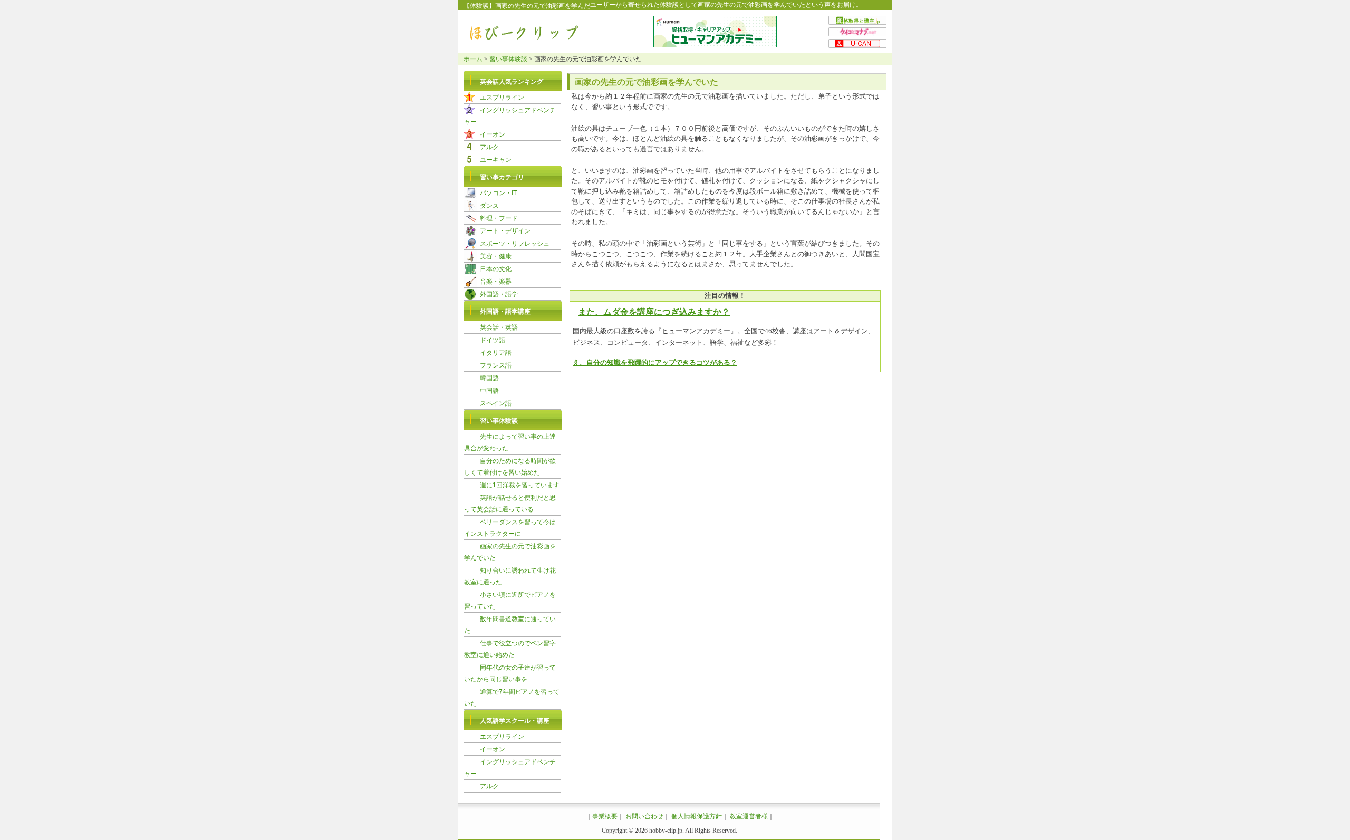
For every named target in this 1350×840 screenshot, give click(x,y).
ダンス (489, 205)
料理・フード (499, 218)
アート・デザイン (505, 231)
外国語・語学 (499, 294)
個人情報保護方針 (696, 816)
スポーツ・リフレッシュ (514, 243)
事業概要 (605, 816)
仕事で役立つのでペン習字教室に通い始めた (510, 649)
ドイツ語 (492, 340)
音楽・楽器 (496, 281)
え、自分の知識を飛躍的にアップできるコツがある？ (655, 362)
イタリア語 (496, 352)
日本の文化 (496, 269)
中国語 (489, 390)
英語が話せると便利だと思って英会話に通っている (510, 503)
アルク (489, 147)
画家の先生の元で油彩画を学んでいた (510, 552)
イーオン (492, 134)
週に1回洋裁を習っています (520, 485)
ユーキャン (496, 159)
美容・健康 (496, 256)
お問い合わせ (644, 816)
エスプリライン (502, 97)
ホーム (473, 59)
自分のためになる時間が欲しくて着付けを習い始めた (510, 466)
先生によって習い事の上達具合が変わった (510, 442)
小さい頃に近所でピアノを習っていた (510, 600)
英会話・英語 (499, 327)
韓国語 (489, 378)
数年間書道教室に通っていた (510, 624)
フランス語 (496, 365)
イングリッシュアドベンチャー (510, 116)
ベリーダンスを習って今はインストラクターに (510, 527)
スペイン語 (496, 403)
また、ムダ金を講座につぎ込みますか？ (654, 311)
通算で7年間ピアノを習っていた (512, 697)
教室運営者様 (749, 816)
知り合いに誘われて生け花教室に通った (510, 576)
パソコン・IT (498, 193)
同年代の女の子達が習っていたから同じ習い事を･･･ (510, 673)
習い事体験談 (508, 59)
